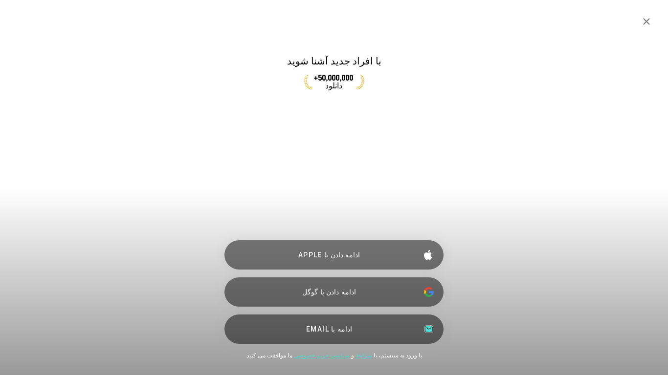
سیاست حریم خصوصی (322, 355)
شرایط (364, 355)
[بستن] (646, 21)
